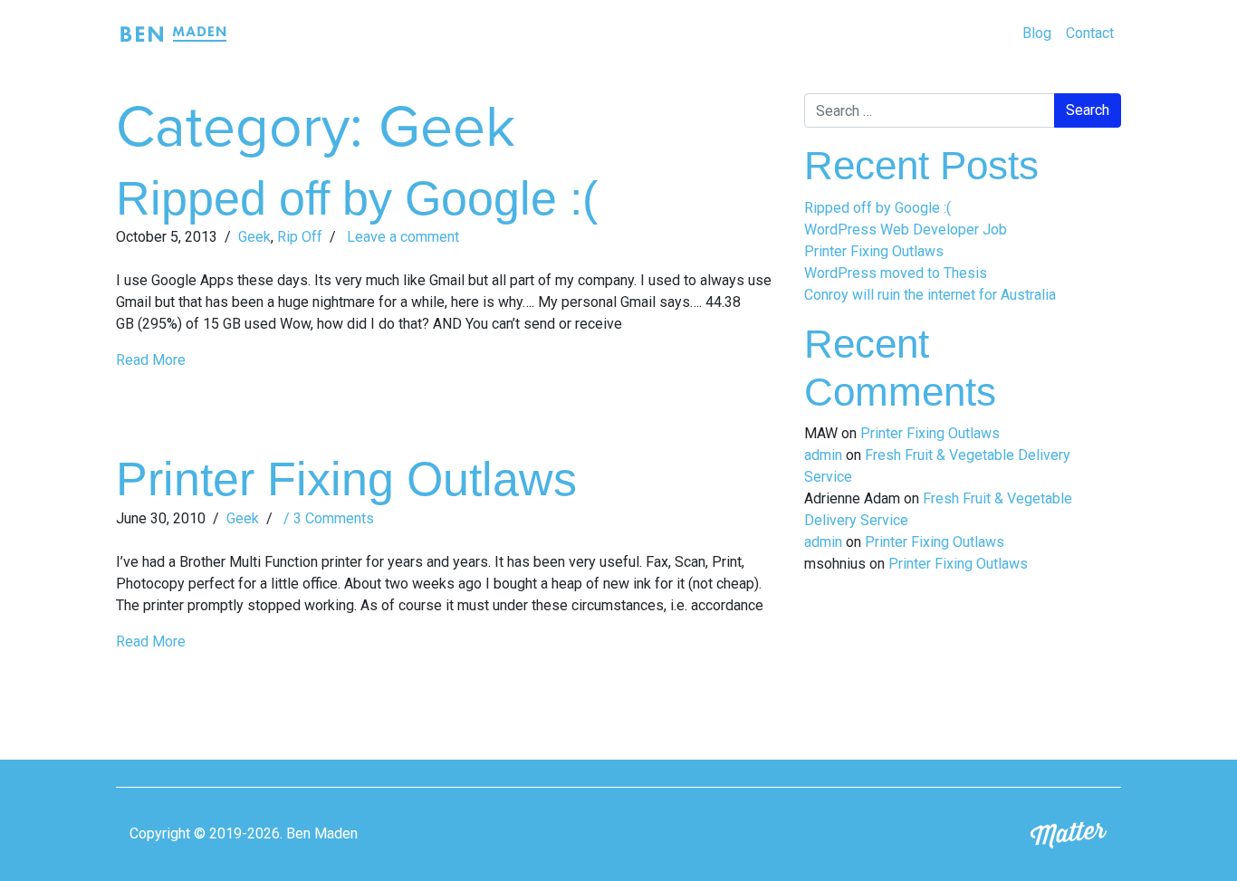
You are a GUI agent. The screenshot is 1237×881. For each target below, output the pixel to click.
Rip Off (299, 236)
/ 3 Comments (327, 518)
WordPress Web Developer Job (905, 229)
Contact (1090, 33)
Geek (254, 236)
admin (823, 455)
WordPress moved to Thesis (895, 273)
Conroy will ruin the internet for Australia (930, 294)
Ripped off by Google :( (357, 198)
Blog (1036, 33)
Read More (151, 360)
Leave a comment (401, 236)
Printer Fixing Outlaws (346, 479)
